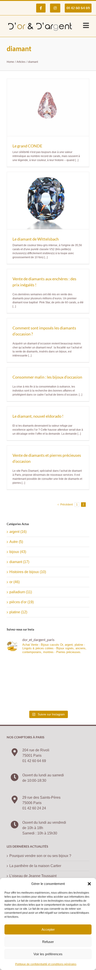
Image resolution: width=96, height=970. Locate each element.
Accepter (48, 929)
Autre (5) (16, 542)
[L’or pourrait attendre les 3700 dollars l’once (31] (27, 671)
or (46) (14, 582)
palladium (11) (20, 592)
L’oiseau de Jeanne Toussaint (32, 876)
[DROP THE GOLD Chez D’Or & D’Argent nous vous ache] (69, 695)
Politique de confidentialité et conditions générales (45, 964)
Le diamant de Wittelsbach (36, 239)
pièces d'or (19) (21, 602)
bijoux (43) (17, 552)
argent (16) (18, 532)
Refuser (48, 942)
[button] (89, 884)
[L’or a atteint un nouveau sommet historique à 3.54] (69, 671)
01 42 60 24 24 (34, 808)
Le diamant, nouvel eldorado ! (38, 416)
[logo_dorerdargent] (40, 21)
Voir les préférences (48, 954)
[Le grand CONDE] (48, 107)
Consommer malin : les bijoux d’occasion (47, 377)
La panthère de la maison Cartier (35, 866)
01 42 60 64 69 (34, 761)
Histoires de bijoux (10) (27, 572)
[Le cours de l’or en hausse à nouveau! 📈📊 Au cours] (27, 695)
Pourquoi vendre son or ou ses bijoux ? (40, 856)
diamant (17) (19, 562)
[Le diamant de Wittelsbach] (48, 200)
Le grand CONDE (27, 145)
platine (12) (18, 612)
